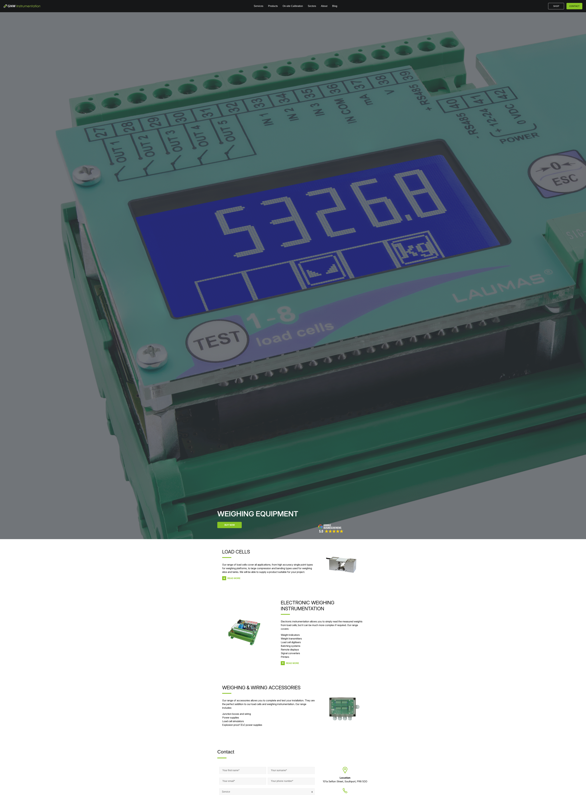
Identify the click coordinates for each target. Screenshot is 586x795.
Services (258, 6)
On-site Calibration (293, 6)
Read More (233, 578)
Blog (334, 6)
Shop (556, 6)
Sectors (312, 6)
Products (273, 6)
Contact (574, 6)
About (324, 6)
